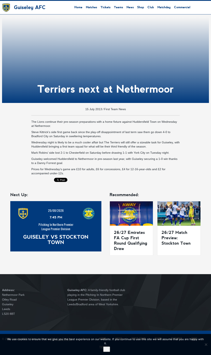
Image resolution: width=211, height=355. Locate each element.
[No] (206, 344)
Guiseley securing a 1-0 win (150, 158)
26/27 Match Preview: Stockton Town (176, 238)
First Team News (115, 109)
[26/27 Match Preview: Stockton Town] (178, 213)
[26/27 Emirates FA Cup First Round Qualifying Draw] (131, 213)
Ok (106, 349)
